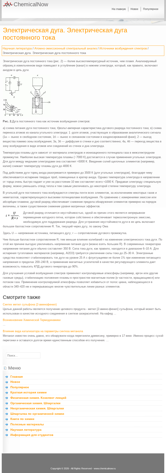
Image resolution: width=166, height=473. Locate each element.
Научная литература (17, 48)
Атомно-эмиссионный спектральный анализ (65, 48)
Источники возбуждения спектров (123, 48)
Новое (134, 9)
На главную (119, 9)
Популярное (150, 9)
